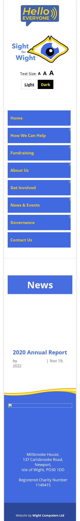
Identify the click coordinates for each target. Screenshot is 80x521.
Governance (22, 222)
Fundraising (22, 153)
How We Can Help (28, 135)
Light (31, 84)
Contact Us (21, 240)
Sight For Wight (31, 360)
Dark (47, 84)
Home (16, 118)
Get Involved (23, 187)
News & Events (25, 205)
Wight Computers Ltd (48, 515)
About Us (19, 170)
